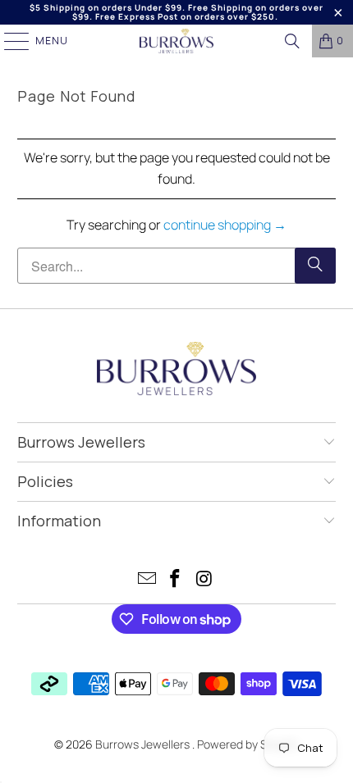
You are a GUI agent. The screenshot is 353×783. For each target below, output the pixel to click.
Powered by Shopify (248, 744)
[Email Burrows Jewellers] (147, 580)
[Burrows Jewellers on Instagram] (204, 580)
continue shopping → (225, 225)
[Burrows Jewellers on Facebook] (175, 580)
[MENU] (8, 41)
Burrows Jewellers (143, 744)
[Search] (292, 41)
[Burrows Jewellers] (177, 41)
